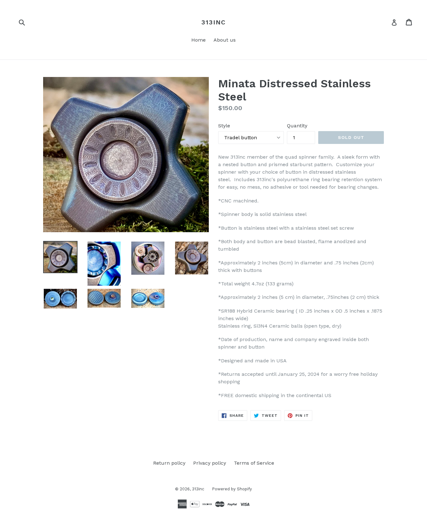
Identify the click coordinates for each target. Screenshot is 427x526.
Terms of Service (254, 463)
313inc (213, 22)
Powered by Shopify (232, 489)
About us (225, 40)
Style (224, 126)
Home (198, 40)
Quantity (297, 126)
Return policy (169, 463)
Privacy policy (209, 463)
